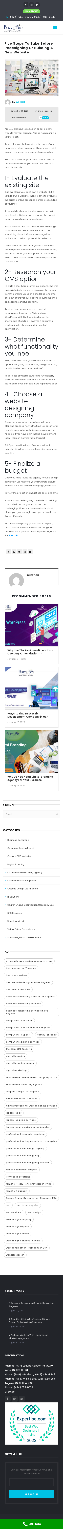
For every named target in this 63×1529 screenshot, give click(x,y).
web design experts (17, 1226)
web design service (17, 1233)
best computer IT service (21, 968)
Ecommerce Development (21, 880)
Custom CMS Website (19, 856)
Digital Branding (16, 864)
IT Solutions (13, 896)
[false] (26, 4)
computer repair (47, 1034)
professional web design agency (25, 1148)
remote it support (17, 1191)
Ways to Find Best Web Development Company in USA (27, 715)
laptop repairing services (21, 1120)
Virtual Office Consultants (21, 929)
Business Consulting (18, 840)
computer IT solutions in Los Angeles (28, 1027)
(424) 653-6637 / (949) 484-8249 (33, 17)
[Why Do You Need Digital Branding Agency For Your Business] (31, 752)
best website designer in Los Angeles (28, 982)
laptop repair (14, 1112)
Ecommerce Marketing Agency (24, 1084)
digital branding (15, 1056)
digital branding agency (20, 1063)
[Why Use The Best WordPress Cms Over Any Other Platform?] (31, 626)
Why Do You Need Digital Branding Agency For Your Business (30, 778)
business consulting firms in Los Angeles (30, 996)
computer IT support (18, 1034)
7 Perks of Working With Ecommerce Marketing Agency (28, 1336)
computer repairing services (23, 1041)
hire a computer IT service (21, 1098)
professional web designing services (28, 1162)
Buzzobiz (20, 101)
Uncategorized (45, 111)
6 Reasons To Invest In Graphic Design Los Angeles (31, 1304)
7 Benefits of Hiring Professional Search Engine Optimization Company (30, 1321)
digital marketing (16, 1070)
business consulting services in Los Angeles (27, 1012)
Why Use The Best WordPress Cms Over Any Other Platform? (30, 652)
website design (15, 1254)
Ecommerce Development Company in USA (31, 1077)
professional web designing (22, 1155)
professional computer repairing (25, 1134)
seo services (13, 1212)
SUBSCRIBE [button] (32, 1494)
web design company (18, 1219)
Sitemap (10, 1391)
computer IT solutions (19, 1020)
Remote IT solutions (18, 1176)
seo (8, 1205)
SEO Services (14, 913)
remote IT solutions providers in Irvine (29, 1183)
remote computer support (21, 1169)
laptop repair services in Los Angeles (28, 1127)
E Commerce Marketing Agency (24, 872)
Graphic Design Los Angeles (22, 888)
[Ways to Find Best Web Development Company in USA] (31, 689)
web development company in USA (26, 1247)
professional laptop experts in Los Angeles (31, 1141)
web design (34, 1212)
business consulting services (23, 1003)
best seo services (16, 975)
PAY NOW (31, 11)
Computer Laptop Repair (20, 848)
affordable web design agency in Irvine (29, 961)
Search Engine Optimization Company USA (30, 905)
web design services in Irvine (23, 1240)
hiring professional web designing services (31, 1105)
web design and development (24, 937)
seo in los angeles (28, 1205)
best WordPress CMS (18, 989)
